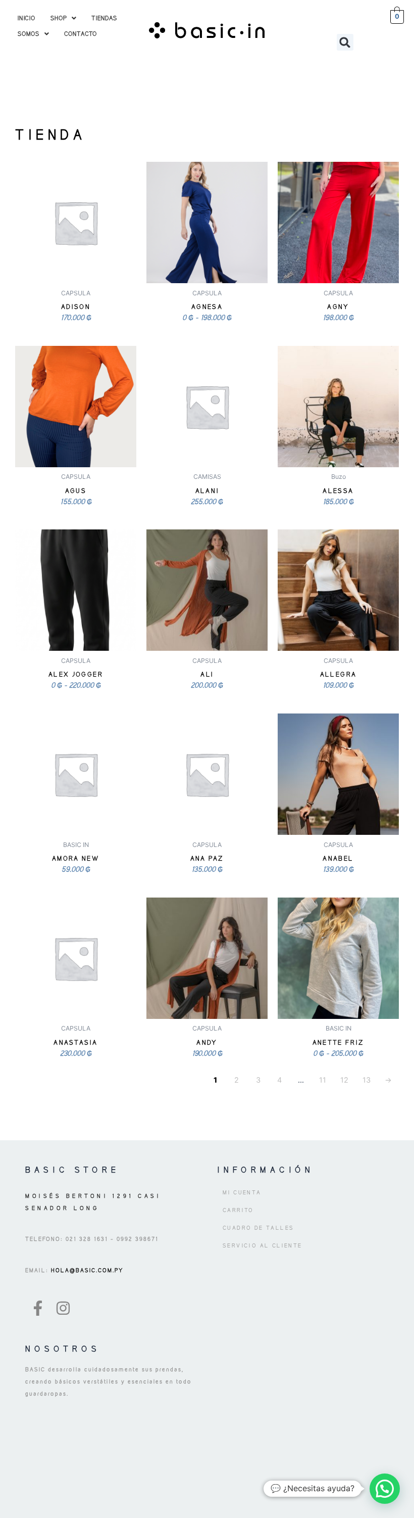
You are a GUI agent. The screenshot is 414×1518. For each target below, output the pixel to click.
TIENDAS (104, 18)
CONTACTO (80, 33)
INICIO (26, 18)
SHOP (58, 18)
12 (344, 1080)
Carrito (238, 1210)
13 (367, 1080)
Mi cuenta (242, 1192)
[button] (63, 18)
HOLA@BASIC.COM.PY (86, 1270)
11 (322, 1080)
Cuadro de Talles (258, 1227)
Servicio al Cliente (262, 1245)
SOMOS (28, 33)
